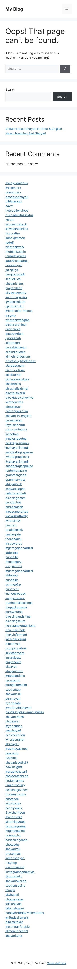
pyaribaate (13, 703)
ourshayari (12, 698)
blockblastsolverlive (19, 397)
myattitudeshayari (18, 707)
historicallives (15, 370)
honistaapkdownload (20, 625)
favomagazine (15, 826)
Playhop (11, 863)
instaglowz (13, 657)
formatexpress (15, 256)
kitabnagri (12, 343)
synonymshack (16, 224)
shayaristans (14, 283)
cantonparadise (16, 411)
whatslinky (13, 520)
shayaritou (12, 849)
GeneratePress (56, 963)
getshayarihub (15, 493)
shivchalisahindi (16, 388)
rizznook (11, 758)
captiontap (13, 689)
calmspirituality (16, 429)
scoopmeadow (16, 648)
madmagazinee (16, 748)
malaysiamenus (16, 183)
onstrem (11, 525)
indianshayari (15, 858)
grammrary (13, 192)
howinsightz (14, 767)
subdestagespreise (19, 452)
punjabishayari (15, 347)
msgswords (13, 543)
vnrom (9, 219)
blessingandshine (18, 616)
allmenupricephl (16, 931)
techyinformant (16, 635)
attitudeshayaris (17, 917)
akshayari (12, 744)
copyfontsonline (16, 776)
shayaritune (13, 936)
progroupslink (15, 274)
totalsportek (14, 530)
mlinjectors (13, 188)
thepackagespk (16, 607)
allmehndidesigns (18, 356)
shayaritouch (14, 717)
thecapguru (13, 539)
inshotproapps (15, 593)
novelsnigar (13, 265)
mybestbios (13, 726)
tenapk (10, 890)
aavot (9, 206)
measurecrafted (16, 511)
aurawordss (13, 612)
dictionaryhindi (16, 324)
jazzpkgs (11, 270)
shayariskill (13, 694)
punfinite (11, 557)
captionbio (12, 329)
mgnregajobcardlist (19, 548)
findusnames (14, 780)
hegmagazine (15, 831)
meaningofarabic (17, 926)
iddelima (11, 552)
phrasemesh (14, 507)
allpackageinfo (15, 292)
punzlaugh (12, 680)
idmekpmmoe (15, 238)
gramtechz (13, 835)
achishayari (13, 904)
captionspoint (15, 885)
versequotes (14, 402)
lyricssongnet (14, 739)
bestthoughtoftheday (20, 361)
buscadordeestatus (19, 215)
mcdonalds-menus (18, 311)
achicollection (15, 735)
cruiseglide (13, 534)
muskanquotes (16, 438)
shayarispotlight (16, 762)
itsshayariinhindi (17, 447)
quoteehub (13, 338)
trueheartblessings (18, 603)
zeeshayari (13, 730)
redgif (9, 242)
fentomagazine (16, 470)
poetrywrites (14, 334)
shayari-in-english (18, 416)
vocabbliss (13, 384)
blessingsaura (15, 621)
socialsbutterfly (16, 516)
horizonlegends (16, 840)
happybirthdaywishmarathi (24, 913)
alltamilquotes (15, 821)
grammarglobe (15, 475)
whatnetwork (14, 247)
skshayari (12, 894)
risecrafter (12, 233)
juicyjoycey (13, 803)
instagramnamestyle (20, 872)
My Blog (14, 9)
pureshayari (13, 420)
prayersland (13, 288)
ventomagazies (16, 297)
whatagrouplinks (17, 443)
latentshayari (14, 908)
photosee (12, 799)
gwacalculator (15, 302)
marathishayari (16, 771)
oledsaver (12, 721)
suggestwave (15, 598)
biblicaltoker (14, 922)
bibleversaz (13, 201)
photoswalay (14, 899)
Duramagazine (15, 794)
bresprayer (13, 853)
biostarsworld (15, 393)
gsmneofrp (13, 584)
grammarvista (15, 479)
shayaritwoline (15, 881)
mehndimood (14, 867)
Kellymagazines (16, 790)
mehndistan (13, 817)
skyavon (11, 666)
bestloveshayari (16, 197)
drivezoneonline (16, 229)
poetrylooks (13, 808)
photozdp (12, 844)
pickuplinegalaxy (17, 379)
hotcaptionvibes (16, 210)
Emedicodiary (15, 785)
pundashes (13, 502)
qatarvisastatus (16, 261)
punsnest (12, 589)
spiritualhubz (14, 306)
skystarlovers (14, 653)
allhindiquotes (15, 352)
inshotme (12, 434)
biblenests (12, 644)
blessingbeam (15, 498)
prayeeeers (13, 662)
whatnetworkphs (17, 320)
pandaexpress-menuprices (24, 712)
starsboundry (15, 365)
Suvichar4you (15, 812)
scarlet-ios (13, 279)
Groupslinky (13, 876)
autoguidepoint (16, 685)
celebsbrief (13, 374)
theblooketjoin (15, 251)
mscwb (10, 315)
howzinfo (11, 753)
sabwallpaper (15, 489)
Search (10, 89)
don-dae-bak (15, 630)
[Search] (65, 69)
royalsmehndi (15, 425)
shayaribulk (13, 484)
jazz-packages (15, 639)
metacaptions (15, 675)
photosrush (13, 406)
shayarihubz (14, 671)
